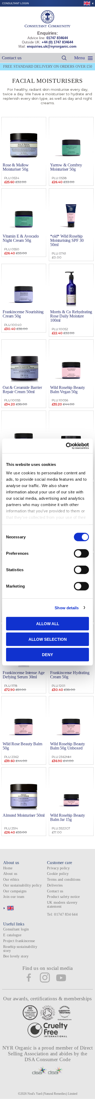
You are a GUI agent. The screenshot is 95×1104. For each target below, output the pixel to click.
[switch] (81, 553)
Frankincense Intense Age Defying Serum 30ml (24, 674)
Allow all (47, 623)
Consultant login (15, 3)
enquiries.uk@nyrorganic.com (52, 46)
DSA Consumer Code (48, 1059)
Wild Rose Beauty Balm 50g (22, 746)
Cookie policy (58, 874)
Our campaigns (15, 891)
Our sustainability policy (22, 885)
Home (7, 868)
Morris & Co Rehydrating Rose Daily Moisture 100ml (71, 316)
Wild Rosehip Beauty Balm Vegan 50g (67, 389)
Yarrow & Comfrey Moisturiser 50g (66, 167)
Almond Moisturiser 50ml (24, 815)
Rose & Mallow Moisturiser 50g (16, 167)
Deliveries (55, 885)
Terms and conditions (63, 880)
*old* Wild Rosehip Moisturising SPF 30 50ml (67, 240)
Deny (47, 654)
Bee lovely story (15, 956)
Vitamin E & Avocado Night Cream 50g (21, 238)
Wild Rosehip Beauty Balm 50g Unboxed (67, 746)
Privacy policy (58, 868)
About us (10, 874)
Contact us (12, 57)
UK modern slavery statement (62, 904)
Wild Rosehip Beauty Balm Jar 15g (67, 817)
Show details (67, 607)
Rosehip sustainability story (20, 949)
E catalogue (12, 935)
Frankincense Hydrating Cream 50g (69, 674)
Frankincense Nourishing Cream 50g (23, 314)
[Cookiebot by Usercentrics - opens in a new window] (67, 445)
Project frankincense (19, 941)
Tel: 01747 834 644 (62, 914)
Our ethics (11, 880)
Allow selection (47, 639)
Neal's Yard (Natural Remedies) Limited (52, 1094)
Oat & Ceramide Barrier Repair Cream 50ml (22, 389)
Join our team (14, 897)
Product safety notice (63, 897)
